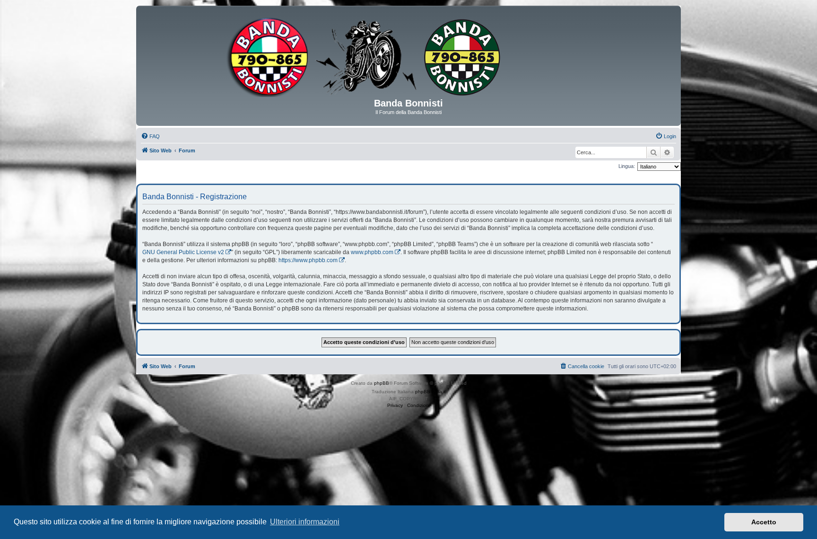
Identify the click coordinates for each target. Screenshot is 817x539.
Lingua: (626, 166)
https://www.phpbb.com (308, 260)
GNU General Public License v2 (183, 252)
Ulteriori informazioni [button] (304, 522)
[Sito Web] (408, 55)
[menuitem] (150, 136)
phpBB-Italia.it (430, 391)
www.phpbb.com (372, 252)
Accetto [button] (763, 522)
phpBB (381, 383)
